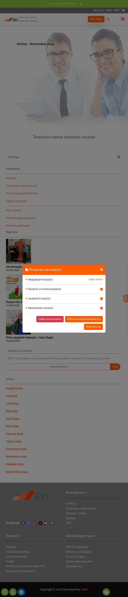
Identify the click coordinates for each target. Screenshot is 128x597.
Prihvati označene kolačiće (84, 319)
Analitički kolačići (39, 298)
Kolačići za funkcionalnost (44, 289)
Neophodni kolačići (40, 279)
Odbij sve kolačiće (50, 319)
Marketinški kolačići (40, 308)
